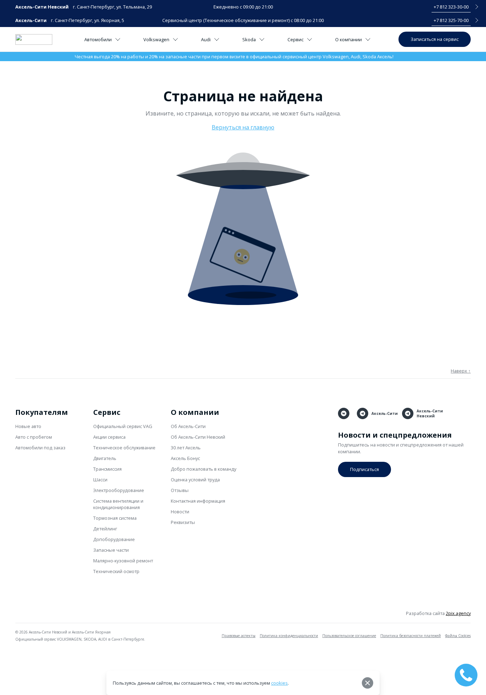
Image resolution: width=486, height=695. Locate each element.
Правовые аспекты (238, 635)
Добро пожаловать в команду (203, 469)
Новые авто (28, 426)
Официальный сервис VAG (122, 426)
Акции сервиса (109, 437)
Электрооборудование (118, 490)
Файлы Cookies (458, 635)
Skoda (249, 39)
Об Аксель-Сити (188, 426)
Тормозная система (115, 518)
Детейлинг (105, 528)
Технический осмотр (116, 571)
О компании (348, 39)
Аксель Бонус (185, 458)
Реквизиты (183, 522)
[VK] (343, 413)
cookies (279, 683)
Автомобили (98, 39)
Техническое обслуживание (124, 447)
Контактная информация (198, 501)
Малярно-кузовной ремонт (123, 560)
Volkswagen (156, 39)
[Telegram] (362, 413)
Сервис (295, 39)
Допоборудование (114, 539)
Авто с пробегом (33, 437)
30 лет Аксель (186, 447)
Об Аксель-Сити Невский (198, 437)
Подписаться (364, 469)
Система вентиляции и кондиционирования (118, 504)
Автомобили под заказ (40, 447)
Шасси (100, 479)
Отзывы (180, 490)
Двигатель (104, 458)
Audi (206, 39)
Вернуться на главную (243, 127)
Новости (180, 511)
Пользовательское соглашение (349, 635)
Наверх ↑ (461, 371)
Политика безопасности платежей (410, 635)
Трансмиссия (107, 469)
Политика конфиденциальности (289, 635)
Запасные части (111, 550)
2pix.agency (458, 613)
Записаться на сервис (435, 39)
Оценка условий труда (195, 479)
